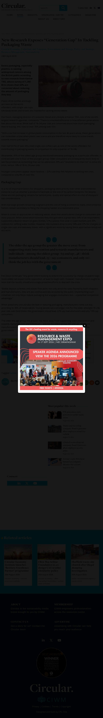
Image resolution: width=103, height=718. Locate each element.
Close (85, 326)
